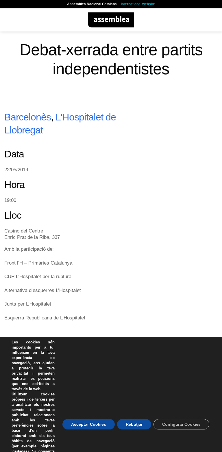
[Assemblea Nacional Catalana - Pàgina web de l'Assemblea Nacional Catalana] (111, 19)
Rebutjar (134, 424)
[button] (7, 20)
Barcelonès (27, 116)
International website (138, 4)
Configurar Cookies (181, 424)
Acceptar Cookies (88, 424)
